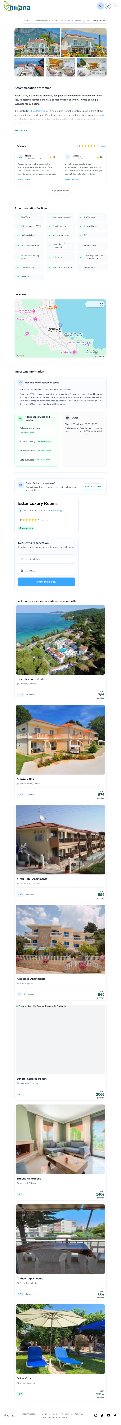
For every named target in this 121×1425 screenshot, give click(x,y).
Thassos (42, 510)
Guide (44, 1413)
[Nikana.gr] (17, 6)
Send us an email (93, 486)
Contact (65, 1413)
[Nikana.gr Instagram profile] (95, 1415)
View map (54, 510)
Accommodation (29, 1413)
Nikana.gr (10, 1415)
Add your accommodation (55, 1417)
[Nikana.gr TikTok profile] (102, 1415)
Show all (100, 73)
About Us (79, 1413)
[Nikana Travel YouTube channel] (108, 1415)
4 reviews (103, 146)
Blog (55, 1413)
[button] (92, 146)
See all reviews (60, 190)
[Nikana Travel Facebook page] (115, 1415)
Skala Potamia (37, 111)
